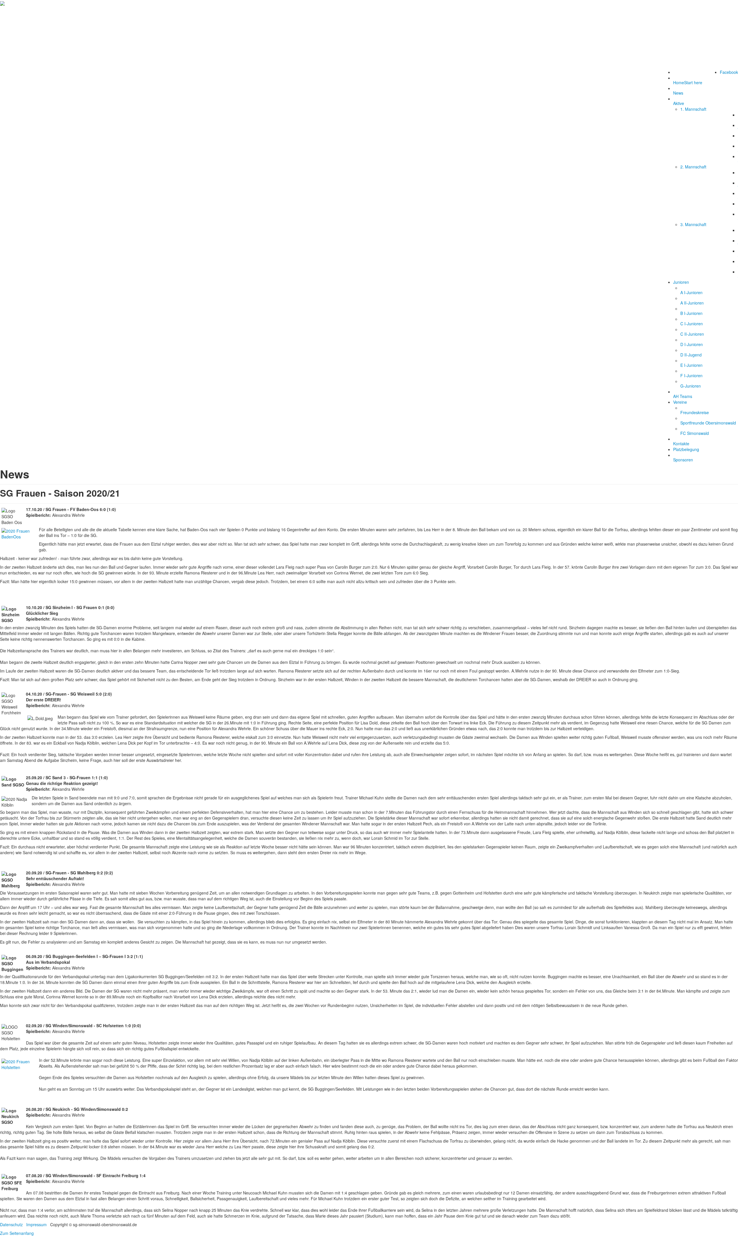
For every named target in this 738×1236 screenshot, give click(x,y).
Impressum (36, 1224)
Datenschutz (11, 1224)
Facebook (729, 72)
